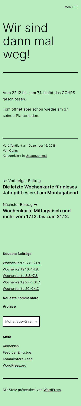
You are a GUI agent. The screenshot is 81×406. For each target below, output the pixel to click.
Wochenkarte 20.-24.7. (21, 289)
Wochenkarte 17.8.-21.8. (22, 263)
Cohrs (13, 150)
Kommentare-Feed (18, 359)
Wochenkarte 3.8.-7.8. (20, 276)
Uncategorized (36, 155)
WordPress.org (14, 365)
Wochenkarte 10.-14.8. (21, 269)
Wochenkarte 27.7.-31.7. (21, 282)
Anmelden (11, 346)
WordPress (52, 390)
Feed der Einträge (17, 352)
